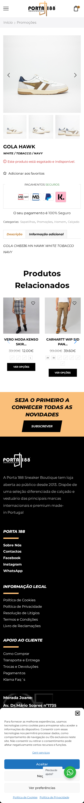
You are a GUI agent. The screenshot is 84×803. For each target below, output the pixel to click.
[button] (77, 713)
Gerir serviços (41, 752)
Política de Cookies (25, 797)
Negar (42, 776)
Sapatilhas (27, 221)
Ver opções (21, 366)
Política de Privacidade (54, 797)
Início (8, 22)
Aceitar (42, 764)
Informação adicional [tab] (46, 234)
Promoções (26, 22)
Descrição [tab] (14, 234)
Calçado (73, 221)
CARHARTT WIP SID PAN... (62, 342)
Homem (60, 221)
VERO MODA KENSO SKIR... (21, 342)
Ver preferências (42, 788)
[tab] (14, 234)
